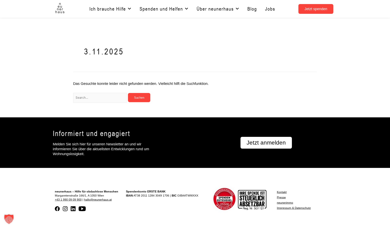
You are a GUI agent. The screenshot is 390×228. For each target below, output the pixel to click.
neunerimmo (285, 202)
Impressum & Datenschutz (294, 208)
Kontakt (282, 192)
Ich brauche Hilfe (107, 9)
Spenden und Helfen (161, 9)
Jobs (270, 9)
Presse (281, 197)
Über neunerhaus (215, 9)
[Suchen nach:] (100, 97)
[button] (9, 219)
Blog (252, 9)
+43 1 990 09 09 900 (68, 199)
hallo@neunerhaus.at (98, 199)
